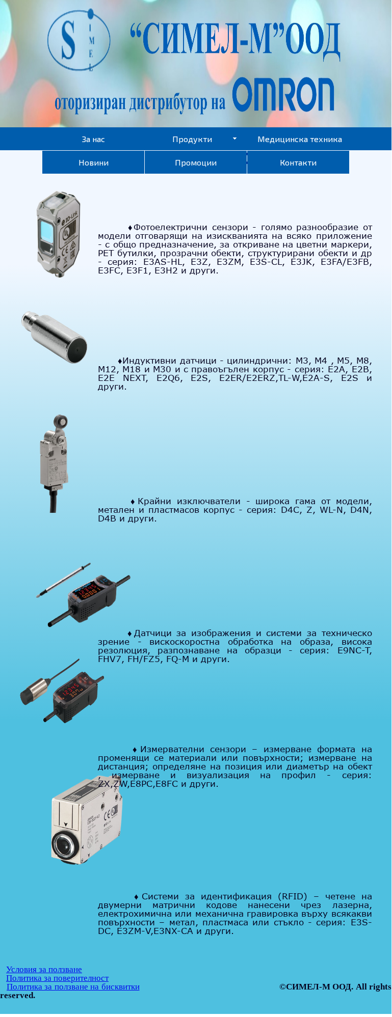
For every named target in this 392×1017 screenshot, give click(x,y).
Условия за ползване (44, 969)
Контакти (298, 162)
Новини (94, 162)
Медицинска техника (299, 139)
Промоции (196, 162)
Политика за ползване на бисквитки (73, 987)
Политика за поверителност (57, 978)
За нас (93, 139)
